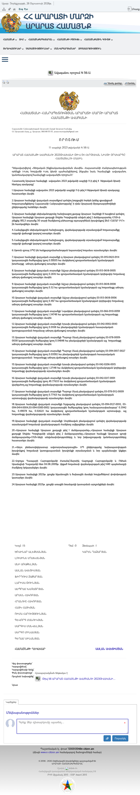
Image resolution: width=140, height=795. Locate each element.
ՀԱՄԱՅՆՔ (8, 39)
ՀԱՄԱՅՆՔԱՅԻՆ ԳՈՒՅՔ (97, 39)
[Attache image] (107, 738)
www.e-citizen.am (50, 752)
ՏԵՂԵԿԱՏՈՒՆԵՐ (12, 48)
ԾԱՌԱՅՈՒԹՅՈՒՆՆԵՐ (37, 48)
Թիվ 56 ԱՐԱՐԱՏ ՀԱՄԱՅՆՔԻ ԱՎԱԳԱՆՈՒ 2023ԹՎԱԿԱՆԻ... (78, 678)
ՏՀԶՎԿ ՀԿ (73, 768)
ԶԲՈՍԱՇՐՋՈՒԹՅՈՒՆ (89, 48)
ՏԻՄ (21, 39)
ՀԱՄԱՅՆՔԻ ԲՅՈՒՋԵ (68, 39)
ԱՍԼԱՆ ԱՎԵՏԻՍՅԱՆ (109, 649)
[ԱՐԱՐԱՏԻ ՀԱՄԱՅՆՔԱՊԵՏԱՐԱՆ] (11, 22)
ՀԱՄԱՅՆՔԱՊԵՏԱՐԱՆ (40, 39)
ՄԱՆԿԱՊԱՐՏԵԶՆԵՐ (65, 48)
